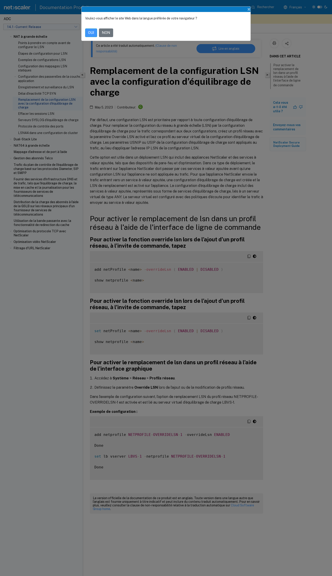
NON (106, 33)
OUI (91, 33)
